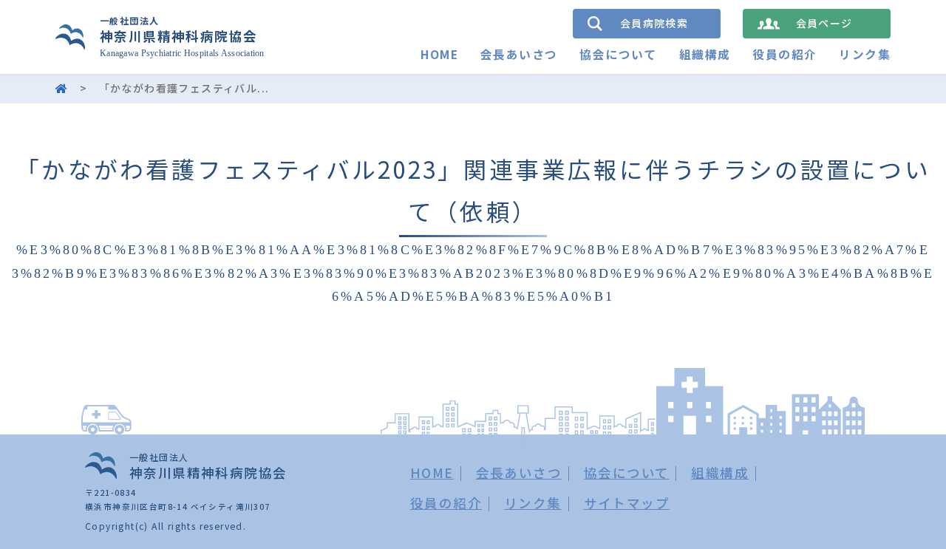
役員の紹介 (784, 54)
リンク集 (865, 54)
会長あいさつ (518, 54)
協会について (617, 54)
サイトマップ (627, 503)
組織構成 (705, 54)
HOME (439, 54)
